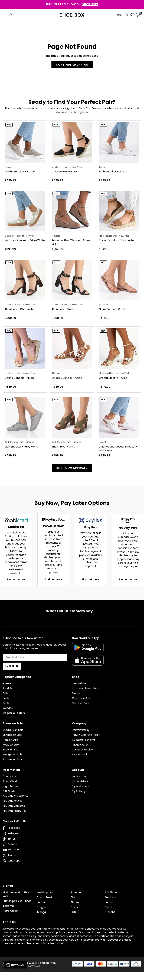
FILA (73, 897)
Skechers (110, 897)
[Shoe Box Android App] (88, 649)
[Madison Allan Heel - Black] (72, 280)
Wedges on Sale (12, 754)
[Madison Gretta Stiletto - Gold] (119, 348)
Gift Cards (9, 791)
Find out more (16, 579)
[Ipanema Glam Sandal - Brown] (119, 280)
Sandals (7, 688)
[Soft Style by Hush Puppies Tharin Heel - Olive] (72, 417)
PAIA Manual (79, 754)
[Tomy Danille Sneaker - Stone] (25, 142)
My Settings (79, 791)
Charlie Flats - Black (64, 171)
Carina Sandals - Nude (19, 378)
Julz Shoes (111, 892)
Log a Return (10, 786)
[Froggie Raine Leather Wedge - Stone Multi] (72, 211)
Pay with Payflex (12, 801)
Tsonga (41, 912)
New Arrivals (79, 683)
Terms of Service (82, 749)
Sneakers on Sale (13, 730)
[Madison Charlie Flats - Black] (72, 142)
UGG (73, 912)
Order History (80, 781)
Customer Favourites (85, 688)
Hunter (109, 902)
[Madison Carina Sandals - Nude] (25, 348)
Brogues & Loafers (14, 713)
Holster (41, 902)
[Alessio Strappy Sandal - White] (72, 348)
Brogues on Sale (12, 759)
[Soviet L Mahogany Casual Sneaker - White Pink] (119, 417)
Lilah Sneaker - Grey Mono (21, 446)
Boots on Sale (11, 749)
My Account (79, 776)
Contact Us (10, 776)
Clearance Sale (81, 698)
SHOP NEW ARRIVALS (72, 468)
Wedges (8, 708)
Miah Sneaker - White (113, 171)
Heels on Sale (11, 744)
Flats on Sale (10, 739)
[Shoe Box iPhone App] (88, 663)
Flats (5, 693)
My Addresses (80, 786)
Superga (76, 892)
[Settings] (126, 15)
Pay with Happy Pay (14, 811)
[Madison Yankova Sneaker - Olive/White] (25, 211)
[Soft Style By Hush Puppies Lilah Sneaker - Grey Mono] (25, 417)
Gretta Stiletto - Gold (113, 378)
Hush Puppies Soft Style (17, 901)
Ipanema (8, 906)
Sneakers (8, 683)
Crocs (74, 907)
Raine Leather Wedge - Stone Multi (71, 242)
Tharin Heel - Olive (63, 446)
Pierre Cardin (10, 911)
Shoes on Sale (80, 703)
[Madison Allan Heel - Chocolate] (25, 280)
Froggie (41, 907)
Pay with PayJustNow (15, 796)
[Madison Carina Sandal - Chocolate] (119, 211)
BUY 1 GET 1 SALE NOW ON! (72, 4)
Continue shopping (72, 64)
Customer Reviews (83, 739)
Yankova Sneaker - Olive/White (25, 240)
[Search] (10, 15)
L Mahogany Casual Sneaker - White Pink (118, 448)
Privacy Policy (80, 744)
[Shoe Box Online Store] (72, 15)
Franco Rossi (44, 897)
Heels (6, 698)
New (9, 124)
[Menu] (4, 15)
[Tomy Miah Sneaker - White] (119, 142)
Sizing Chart (10, 781)
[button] (138, 15)
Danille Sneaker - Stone (20, 171)
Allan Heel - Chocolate (19, 309)
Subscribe (11, 665)
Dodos (108, 907)
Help (119, 15)
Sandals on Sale (12, 735)
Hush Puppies (45, 892)
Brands (76, 693)
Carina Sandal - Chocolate (116, 240)
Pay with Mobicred (14, 806)
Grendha (110, 912)
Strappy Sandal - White (67, 378)
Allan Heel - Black (63, 309)
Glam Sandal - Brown (112, 309)
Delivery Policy (80, 730)
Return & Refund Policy (86, 735)
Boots (6, 703)
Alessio (75, 902)
